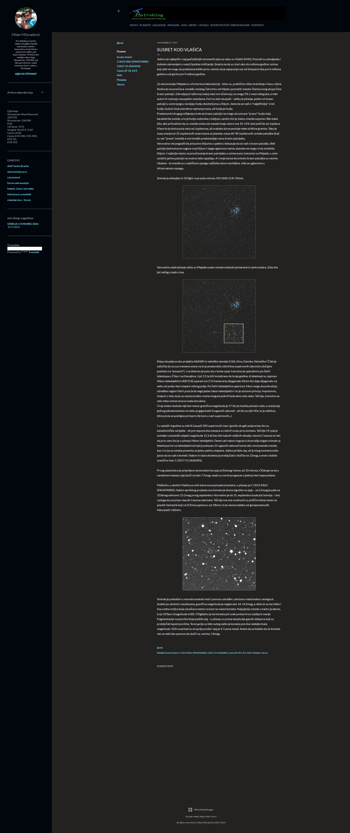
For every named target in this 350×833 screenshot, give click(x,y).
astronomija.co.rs (17, 171)
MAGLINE (173, 25)
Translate (34, 252)
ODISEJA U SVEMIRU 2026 (22, 223)
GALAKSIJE (159, 25)
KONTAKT (258, 25)
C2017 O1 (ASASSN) (128, 66)
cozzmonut (13, 177)
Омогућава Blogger (204, 809)
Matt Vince (210, 816)
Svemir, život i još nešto (20, 188)
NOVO (134, 25)
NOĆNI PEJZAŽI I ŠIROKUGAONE (230, 25)
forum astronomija (18, 183)
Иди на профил (26, 73)
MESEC (193, 25)
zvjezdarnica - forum (19, 199)
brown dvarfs (124, 57)
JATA (184, 25)
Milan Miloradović (26, 34)
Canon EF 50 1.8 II (127, 70)
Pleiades (121, 79)
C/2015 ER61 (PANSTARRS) (132, 61)
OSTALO (204, 25)
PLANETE (145, 25)
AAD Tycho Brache (18, 166)
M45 (119, 75)
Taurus (120, 84)
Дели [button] (120, 42)
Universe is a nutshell (19, 194)
